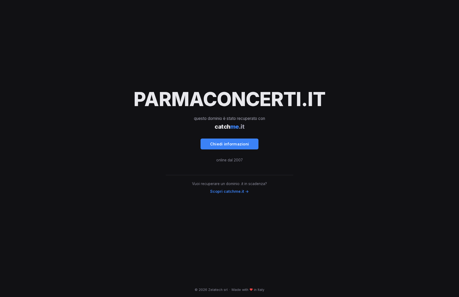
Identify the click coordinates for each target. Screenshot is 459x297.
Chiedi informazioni (229, 144)
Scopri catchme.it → (229, 191)
